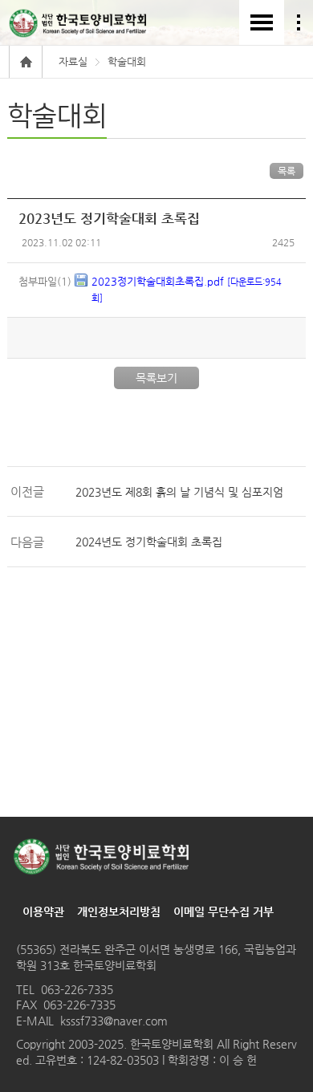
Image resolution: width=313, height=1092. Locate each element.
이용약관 (43, 911)
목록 (286, 171)
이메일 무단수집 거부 (223, 911)
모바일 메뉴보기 (261, 22)
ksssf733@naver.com (114, 1020)
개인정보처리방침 (119, 911)
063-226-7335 (77, 989)
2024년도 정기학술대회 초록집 (148, 541)
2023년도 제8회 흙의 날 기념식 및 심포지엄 (179, 491)
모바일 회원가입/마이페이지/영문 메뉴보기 (298, 22)
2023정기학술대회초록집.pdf (186, 289)
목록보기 (156, 377)
